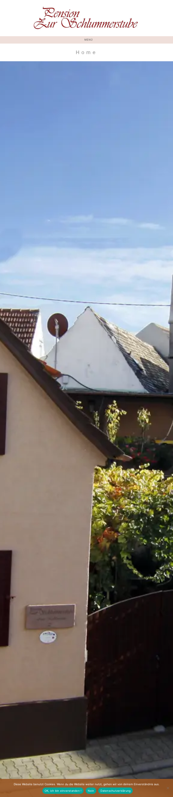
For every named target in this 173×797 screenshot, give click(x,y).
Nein (91, 790)
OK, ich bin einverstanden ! (63, 790)
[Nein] (168, 788)
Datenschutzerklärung (115, 790)
